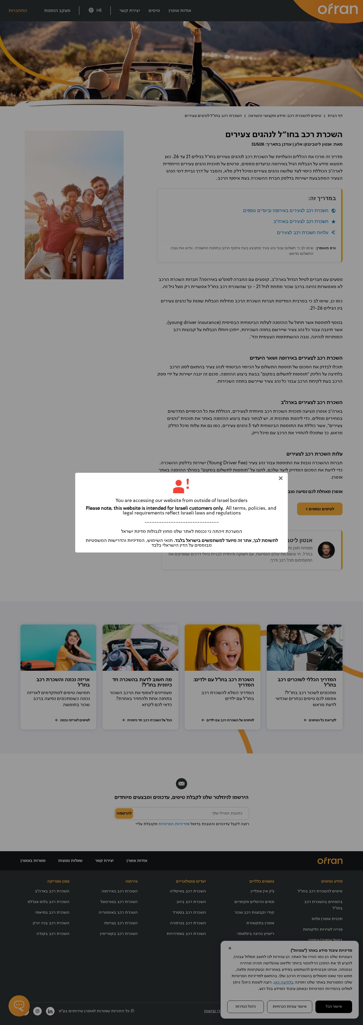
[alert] (181, 512)
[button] (281, 478)
